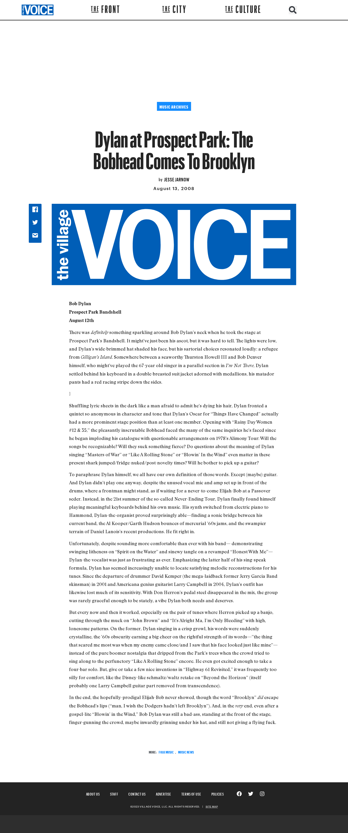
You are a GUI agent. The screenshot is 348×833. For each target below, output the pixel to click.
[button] (293, 10)
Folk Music (166, 751)
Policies (217, 793)
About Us (93, 793)
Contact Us (137, 793)
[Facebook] (239, 794)
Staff (114, 793)
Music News (186, 751)
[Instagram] (262, 794)
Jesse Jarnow (177, 178)
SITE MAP (212, 806)
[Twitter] (251, 794)
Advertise (163, 793)
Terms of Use (191, 793)
